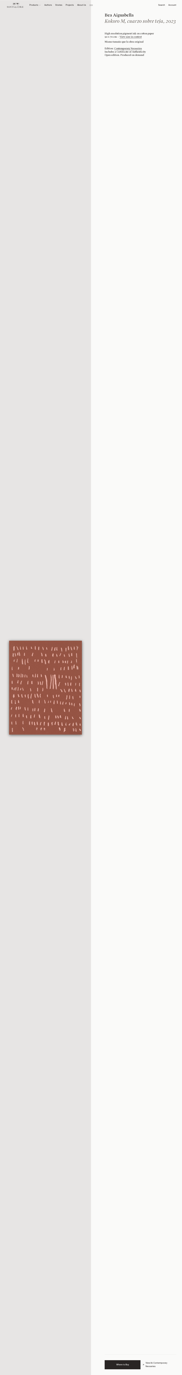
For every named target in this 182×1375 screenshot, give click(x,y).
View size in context (131, 36)
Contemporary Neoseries (128, 48)
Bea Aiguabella (119, 15)
